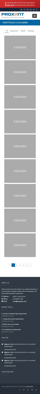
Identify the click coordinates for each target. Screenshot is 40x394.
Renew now (9, 5)
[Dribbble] (28, 390)
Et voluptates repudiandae (11, 331)
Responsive (14, 31)
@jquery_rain (9, 344)
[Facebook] (20, 390)
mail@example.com (19, 301)
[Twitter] (24, 390)
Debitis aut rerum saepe (10, 325)
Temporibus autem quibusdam (13, 320)
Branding (31, 31)
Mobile (23, 31)
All (7, 31)
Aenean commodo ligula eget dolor (14, 315)
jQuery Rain (29, 386)
